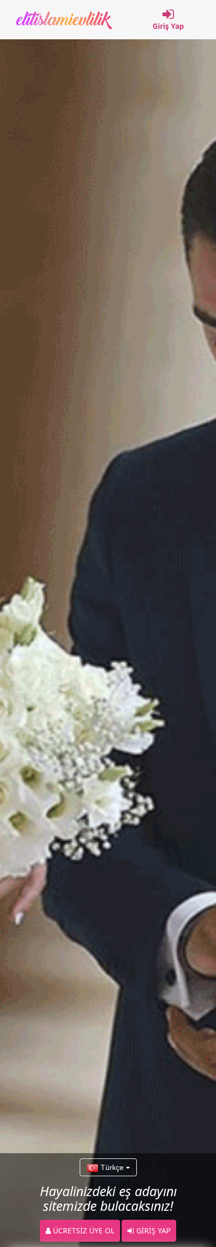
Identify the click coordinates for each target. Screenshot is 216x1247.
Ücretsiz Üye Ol (82, 1230)
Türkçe (112, 1167)
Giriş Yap (168, 26)
